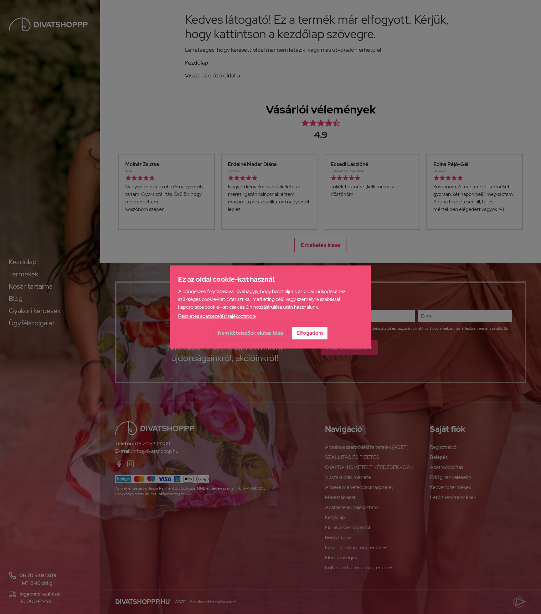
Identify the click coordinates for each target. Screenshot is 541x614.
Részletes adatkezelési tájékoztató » (217, 316)
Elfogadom (309, 333)
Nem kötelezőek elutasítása (250, 333)
